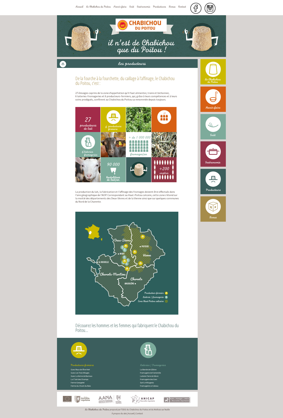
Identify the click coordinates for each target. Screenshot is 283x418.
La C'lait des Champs (79, 379)
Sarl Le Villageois (147, 382)
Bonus (172, 7)
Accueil (79, 7)
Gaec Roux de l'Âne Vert (80, 369)
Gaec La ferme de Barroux (81, 376)
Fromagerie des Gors (148, 379)
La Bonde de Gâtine (148, 369)
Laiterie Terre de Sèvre (149, 376)
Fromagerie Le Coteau (149, 386)
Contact (182, 7)
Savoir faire (120, 7)
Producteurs (159, 7)
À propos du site (119, 413)
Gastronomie (143, 7)
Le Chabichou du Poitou (98, 7)
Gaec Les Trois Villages (80, 373)
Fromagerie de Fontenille (150, 373)
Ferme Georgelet (78, 382)
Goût (131, 7)
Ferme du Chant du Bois (81, 386)
